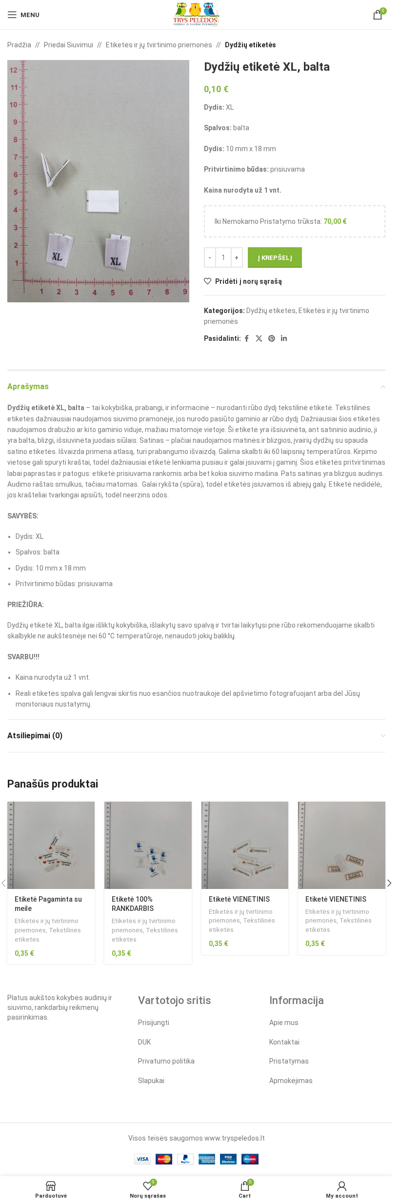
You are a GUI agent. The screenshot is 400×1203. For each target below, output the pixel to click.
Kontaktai (284, 1042)
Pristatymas (289, 1061)
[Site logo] (196, 14)
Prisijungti (153, 1022)
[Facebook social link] (247, 338)
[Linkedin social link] (284, 338)
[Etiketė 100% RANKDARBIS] (148, 845)
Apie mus (284, 1022)
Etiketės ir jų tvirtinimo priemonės (159, 45)
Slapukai (151, 1081)
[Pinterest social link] (271, 338)
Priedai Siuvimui (68, 45)
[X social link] (259, 338)
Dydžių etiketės (250, 45)
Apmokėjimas (291, 1081)
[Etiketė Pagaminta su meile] (51, 845)
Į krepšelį (275, 257)
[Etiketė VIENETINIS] (245, 845)
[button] (389, 883)
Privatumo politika (166, 1061)
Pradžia (19, 45)
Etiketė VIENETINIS (239, 899)
